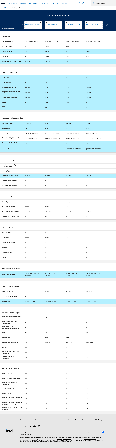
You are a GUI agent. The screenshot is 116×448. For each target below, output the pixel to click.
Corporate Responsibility (76, 420)
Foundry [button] (64, 3)
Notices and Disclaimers (90, 439)
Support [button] (23, 3)
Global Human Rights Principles (81, 440)
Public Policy (98, 420)
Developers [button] (44, 3)
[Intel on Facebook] (20, 426)
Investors (57, 420)
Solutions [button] (33, 3)
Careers (63, 420)
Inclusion (89, 420)
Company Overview (26, 420)
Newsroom (48, 420)
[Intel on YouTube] (34, 426)
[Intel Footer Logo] (10, 431)
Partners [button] (54, 3)
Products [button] (13, 3)
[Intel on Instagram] (38, 426)
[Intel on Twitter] (25, 426)
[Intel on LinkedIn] (29, 426)
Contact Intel (39, 420)
